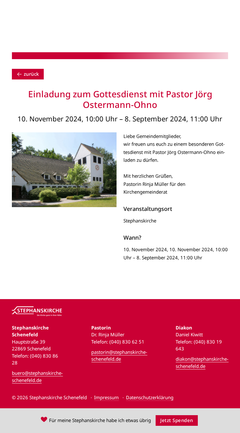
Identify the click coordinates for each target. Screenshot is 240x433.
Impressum (106, 397)
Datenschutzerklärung (149, 397)
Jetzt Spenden (176, 420)
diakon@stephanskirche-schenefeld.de (202, 362)
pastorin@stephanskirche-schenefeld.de (119, 355)
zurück (31, 74)
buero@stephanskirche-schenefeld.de (37, 376)
